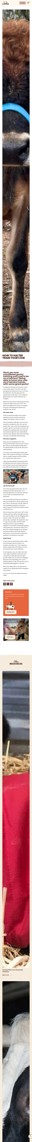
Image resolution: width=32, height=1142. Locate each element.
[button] (4, 584)
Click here (6, 573)
